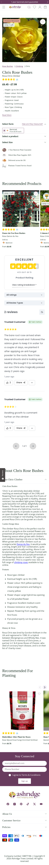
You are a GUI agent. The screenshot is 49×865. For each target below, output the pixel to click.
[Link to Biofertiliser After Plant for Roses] (22, 711)
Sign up (24, 781)
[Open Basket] (45, 7)
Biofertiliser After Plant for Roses (16, 737)
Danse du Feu (23, 544)
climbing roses (21, 562)
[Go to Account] (39, 7)
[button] (2, 2)
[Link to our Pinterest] (21, 804)
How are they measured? (32, 124)
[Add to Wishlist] (42, 21)
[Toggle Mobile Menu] (3, 7)
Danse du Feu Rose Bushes (13, 233)
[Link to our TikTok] (28, 804)
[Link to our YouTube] (41, 804)
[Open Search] (29, 7)
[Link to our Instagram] (14, 804)
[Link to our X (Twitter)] (34, 804)
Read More (6, 115)
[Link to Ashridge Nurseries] (15, 7)
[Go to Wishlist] (34, 7)
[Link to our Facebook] (8, 804)
